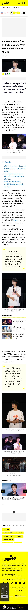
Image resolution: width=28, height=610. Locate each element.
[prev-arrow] (3, 491)
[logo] (5, 3)
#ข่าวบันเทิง (19, 536)
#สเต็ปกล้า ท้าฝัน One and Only (13, 533)
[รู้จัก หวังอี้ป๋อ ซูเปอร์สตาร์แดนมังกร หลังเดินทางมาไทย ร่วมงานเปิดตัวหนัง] (14, 489)
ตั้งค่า (4, 599)
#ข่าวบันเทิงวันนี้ (8, 536)
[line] (9, 74)
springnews (18, 595)
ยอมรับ (4, 596)
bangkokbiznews (19, 593)
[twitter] (7, 74)
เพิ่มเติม (5, 593)
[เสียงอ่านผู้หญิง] (13, 13)
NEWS (8, 7)
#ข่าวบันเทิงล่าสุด (8, 540)
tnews (16, 598)
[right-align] (21, 3)
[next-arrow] (25, 491)
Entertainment (16, 7)
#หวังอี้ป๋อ (6, 529)
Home (3, 7)
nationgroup (18, 590)
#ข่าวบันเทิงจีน (8, 543)
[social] (12, 583)
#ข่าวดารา (17, 543)
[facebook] (5, 74)
